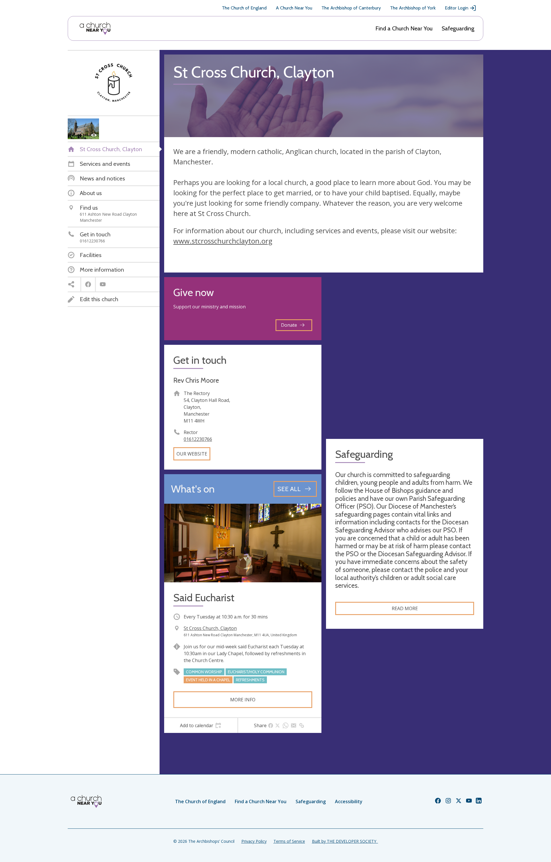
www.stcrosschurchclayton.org (222, 241)
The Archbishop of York (413, 8)
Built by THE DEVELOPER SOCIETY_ (345, 841)
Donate (289, 325)
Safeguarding (458, 28)
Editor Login (456, 8)
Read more (405, 608)
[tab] (200, 725)
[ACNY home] (95, 28)
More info (242, 699)
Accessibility (348, 801)
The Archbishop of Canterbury (351, 8)
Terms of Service (289, 841)
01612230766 (198, 439)
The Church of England (244, 8)
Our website (191, 454)
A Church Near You (294, 8)
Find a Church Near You (403, 28)
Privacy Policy (254, 841)
